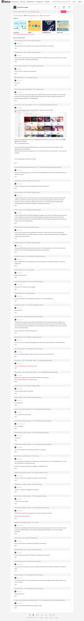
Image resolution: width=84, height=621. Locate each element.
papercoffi (29, 561)
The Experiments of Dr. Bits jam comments (23, 409)
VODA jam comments (19, 180)
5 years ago (19, 351)
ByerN (28, 227)
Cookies (56, 617)
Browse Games (15, 1)
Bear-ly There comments (19, 348)
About (37, 615)
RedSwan (29, 385)
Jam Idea (37, 455)
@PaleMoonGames (19, 15)
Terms (46, 617)
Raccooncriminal (39, 495)
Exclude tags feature (40, 89)
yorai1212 (28, 537)
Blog (46, 615)
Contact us (52, 615)
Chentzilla (30, 348)
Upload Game (31, 1)
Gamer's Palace (31, 316)
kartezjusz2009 (31, 574)
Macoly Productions (39, 472)
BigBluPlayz (29, 337)
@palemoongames (46, 15)
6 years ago (19, 375)
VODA (29, 32)
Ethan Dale (29, 209)
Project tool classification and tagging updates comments (25, 167)
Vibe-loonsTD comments (19, 77)
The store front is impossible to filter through (48, 104)
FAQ (42, 615)
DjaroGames (31, 256)
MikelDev (29, 242)
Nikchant (29, 192)
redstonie (29, 549)
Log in (74, 1)
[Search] (69, 2)
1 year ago (19, 43)
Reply (16, 48)
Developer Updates (28, 360)
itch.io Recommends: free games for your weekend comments (26, 600)
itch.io (23, 89)
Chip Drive (16, 32)
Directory (41, 617)
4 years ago (19, 319)
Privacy (51, 617)
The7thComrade (31, 588)
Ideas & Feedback (28, 89)
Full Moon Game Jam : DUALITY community (23, 420)
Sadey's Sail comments (19, 40)
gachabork (29, 397)
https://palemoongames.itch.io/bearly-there (26, 366)
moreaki (29, 40)
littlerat (30, 304)
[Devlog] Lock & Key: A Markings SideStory (43, 420)
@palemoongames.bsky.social (32, 15)
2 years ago (19, 92)
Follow (64, 11)
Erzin (37, 484)
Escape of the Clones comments (20, 281)
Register (80, 1)
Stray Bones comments (19, 549)
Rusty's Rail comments (19, 561)
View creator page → (35, 11)
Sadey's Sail (60, 32)
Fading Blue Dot (46, 32)
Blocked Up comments (19, 337)
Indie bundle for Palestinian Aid (46, 360)
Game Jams (22, 1)
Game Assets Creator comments (21, 65)
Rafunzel (29, 180)
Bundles (34, 360)
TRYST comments (18, 537)
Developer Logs (39, 1)
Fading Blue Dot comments (20, 256)
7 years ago (19, 541)
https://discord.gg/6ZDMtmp (22, 516)
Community (47, 1)
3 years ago (19, 183)
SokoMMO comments (19, 293)
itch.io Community (18, 89)
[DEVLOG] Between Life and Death (42, 432)
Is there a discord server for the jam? (42, 507)
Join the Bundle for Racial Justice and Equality (49, 372)
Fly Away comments (18, 269)
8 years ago (19, 564)
